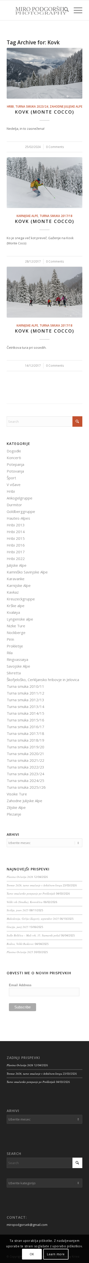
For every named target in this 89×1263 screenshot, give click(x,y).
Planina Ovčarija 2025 (20, 952)
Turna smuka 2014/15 (25, 713)
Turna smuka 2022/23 (25, 767)
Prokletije (15, 645)
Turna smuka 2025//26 (26, 787)
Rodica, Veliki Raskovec (20, 944)
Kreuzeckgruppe (21, 598)
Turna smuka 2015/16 (25, 719)
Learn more (56, 1254)
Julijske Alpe (16, 565)
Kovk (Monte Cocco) (44, 112)
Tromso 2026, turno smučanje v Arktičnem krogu (34, 885)
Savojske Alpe (18, 666)
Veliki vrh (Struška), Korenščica (25, 902)
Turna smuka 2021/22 (25, 760)
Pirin (10, 639)
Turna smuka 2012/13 (25, 699)
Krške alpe (15, 605)
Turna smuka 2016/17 (25, 726)
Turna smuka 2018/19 (25, 740)
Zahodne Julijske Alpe (66, 106)
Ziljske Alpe (16, 807)
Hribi (10, 106)
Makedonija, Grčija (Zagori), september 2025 (33, 918)
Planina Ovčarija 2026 (20, 877)
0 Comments (55, 147)
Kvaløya (13, 612)
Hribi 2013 (16, 524)
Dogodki (14, 450)
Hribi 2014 (16, 531)
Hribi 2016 (16, 545)
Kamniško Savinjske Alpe (27, 571)
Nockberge (16, 632)
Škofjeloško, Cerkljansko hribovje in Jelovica (43, 679)
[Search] (64, 10)
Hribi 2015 (16, 538)
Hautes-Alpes (18, 518)
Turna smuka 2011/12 (25, 693)
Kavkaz (13, 592)
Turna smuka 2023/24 (31, 106)
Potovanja (15, 471)
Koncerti (14, 457)
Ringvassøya (17, 659)
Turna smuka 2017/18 (56, 216)
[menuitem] (64, 10)
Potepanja (15, 464)
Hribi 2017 (16, 551)
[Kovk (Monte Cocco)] (44, 73)
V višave (14, 484)
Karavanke (15, 578)
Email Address (20, 985)
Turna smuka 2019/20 (25, 746)
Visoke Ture (17, 793)
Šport (11, 477)
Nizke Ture (16, 625)
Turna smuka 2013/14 (25, 706)
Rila (10, 652)
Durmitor (14, 504)
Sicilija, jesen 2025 (17, 910)
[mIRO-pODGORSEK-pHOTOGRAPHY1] (37, 10)
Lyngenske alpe (20, 619)
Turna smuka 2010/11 (25, 686)
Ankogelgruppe (19, 497)
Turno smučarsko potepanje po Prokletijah (31, 893)
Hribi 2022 (16, 558)
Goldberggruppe (21, 511)
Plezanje (14, 814)
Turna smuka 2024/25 (25, 780)
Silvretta (14, 672)
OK (32, 1254)
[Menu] (75, 10)
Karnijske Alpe (27, 216)
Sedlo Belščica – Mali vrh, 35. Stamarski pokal (33, 935)
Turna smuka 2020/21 (25, 753)
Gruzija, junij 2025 (17, 927)
